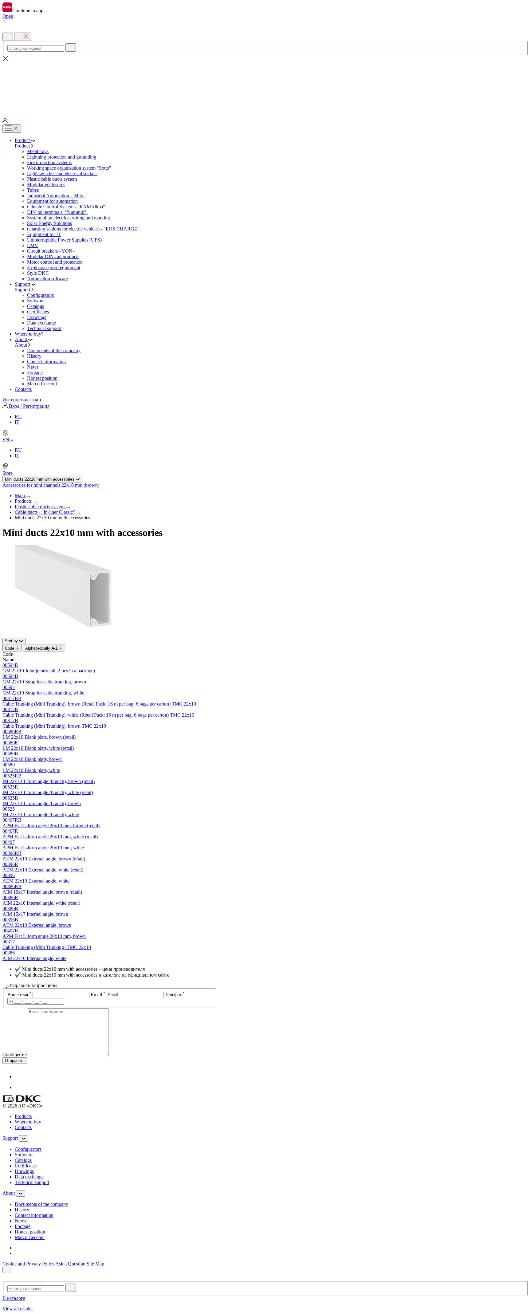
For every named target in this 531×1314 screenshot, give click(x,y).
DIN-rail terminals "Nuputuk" (57, 212)
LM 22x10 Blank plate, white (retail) (38, 748)
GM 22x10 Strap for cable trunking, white (43, 692)
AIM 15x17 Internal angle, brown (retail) (42, 892)
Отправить (15, 1060)
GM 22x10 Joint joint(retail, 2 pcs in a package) (48, 670)
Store (7, 473)
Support (23, 289)
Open (7, 16)
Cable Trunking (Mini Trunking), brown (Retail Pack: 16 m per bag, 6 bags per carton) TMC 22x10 (99, 703)
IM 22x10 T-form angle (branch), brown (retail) (48, 781)
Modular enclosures (46, 184)
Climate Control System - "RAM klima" (66, 206)
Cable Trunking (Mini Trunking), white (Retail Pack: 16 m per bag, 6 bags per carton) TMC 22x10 (98, 715)
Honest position (42, 378)
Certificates (38, 311)
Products (24, 501)
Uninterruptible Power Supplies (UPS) (64, 239)
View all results (17, 1308)
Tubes (33, 190)
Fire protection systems (49, 162)
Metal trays (38, 151)
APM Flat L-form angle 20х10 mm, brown (44, 936)
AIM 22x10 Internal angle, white (34, 958)
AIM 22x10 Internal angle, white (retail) (41, 903)
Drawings (36, 317)
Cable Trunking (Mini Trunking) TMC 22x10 (46, 947)
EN (6, 439)
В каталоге (13, 1298)
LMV (32, 245)
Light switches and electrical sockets (62, 173)
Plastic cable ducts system (52, 179)
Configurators (40, 295)
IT (17, 422)
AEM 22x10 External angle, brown (36, 925)
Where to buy (28, 1121)
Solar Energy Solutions (49, 223)
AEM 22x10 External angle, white (35, 880)
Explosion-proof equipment (53, 267)
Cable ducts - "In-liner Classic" (45, 512)
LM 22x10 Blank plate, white (31, 770)
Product (23, 145)
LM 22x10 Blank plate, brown (32, 759)
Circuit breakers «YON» (51, 251)
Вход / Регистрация (28, 406)
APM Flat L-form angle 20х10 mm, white (43, 847)
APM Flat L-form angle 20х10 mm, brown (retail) (51, 825)
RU (18, 416)
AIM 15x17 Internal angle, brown (35, 914)
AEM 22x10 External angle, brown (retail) (43, 858)
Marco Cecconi (42, 383)
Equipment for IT (44, 234)
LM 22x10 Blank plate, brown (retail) (39, 737)
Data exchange (41, 322)
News (32, 367)
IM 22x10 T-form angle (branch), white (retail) (47, 792)
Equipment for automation (52, 201)
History (34, 356)
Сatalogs (35, 306)
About (21, 345)
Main (20, 495)
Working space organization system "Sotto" (69, 168)
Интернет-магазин (21, 399)
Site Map (95, 1263)
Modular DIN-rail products (53, 256)
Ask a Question (70, 1263)
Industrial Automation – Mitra (56, 195)
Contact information (46, 361)
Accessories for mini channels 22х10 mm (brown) (50, 485)
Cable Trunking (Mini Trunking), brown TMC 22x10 (54, 726)
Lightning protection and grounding (61, 156)
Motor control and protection (55, 262)
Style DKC (38, 273)
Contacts (23, 1127)
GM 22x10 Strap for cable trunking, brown (44, 681)
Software (36, 300)
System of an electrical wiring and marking (68, 217)
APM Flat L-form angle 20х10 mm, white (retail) (50, 836)
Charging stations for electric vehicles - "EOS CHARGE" (83, 228)
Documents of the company (54, 350)
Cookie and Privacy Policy (28, 1263)
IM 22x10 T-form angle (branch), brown (41, 803)
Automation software (47, 278)
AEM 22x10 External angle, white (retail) (42, 869)
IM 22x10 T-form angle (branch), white (40, 814)
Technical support (44, 328)
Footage (35, 372)
